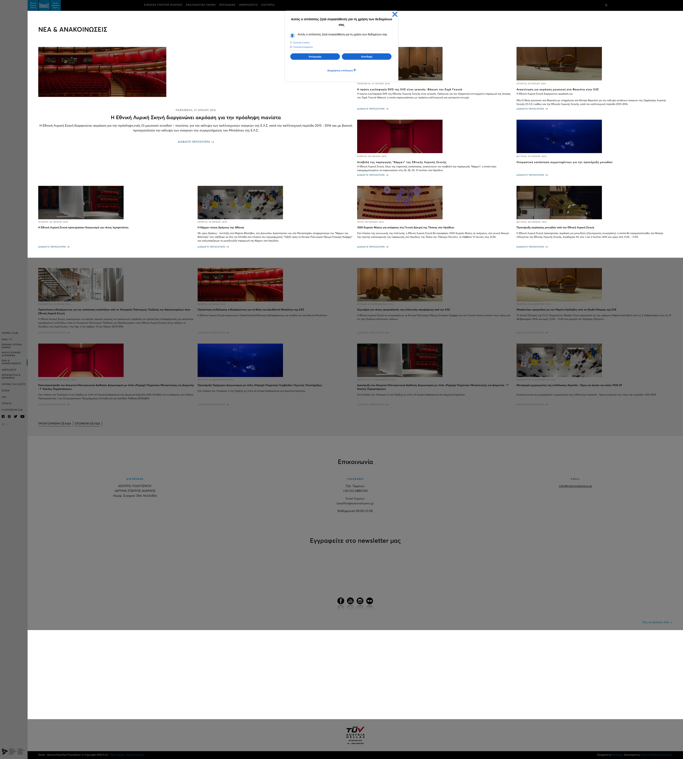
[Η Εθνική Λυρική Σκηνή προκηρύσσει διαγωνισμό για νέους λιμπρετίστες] (116, 202)
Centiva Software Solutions (656, 755)
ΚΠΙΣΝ (6, 391)
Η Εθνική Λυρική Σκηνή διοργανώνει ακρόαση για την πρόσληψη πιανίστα (196, 117)
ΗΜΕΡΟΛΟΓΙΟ (248, 5)
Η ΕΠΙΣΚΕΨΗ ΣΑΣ (12, 410)
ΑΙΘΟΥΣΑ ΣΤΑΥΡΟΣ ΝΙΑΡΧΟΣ (163, 5)
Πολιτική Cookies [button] (301, 42)
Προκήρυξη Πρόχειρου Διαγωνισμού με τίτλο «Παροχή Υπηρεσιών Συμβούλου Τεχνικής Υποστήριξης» (260, 385)
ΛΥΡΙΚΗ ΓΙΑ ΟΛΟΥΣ (14, 384)
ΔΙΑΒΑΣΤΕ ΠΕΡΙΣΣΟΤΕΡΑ (194, 142)
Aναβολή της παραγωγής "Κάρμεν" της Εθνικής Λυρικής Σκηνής (402, 162)
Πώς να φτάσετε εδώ (656, 622)
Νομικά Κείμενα (135, 755)
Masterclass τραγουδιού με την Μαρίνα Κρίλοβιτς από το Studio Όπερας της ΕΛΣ (566, 309)
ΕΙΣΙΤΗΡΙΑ (268, 5)
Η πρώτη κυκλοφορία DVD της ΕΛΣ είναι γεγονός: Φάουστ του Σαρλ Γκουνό (409, 89)
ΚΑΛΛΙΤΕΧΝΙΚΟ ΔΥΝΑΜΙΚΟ (11, 354)
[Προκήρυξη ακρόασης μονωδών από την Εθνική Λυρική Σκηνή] (594, 202)
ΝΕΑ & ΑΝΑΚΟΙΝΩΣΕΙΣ (11, 362)
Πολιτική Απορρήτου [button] (303, 47)
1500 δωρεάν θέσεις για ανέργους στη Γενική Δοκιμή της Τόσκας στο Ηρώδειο (405, 227)
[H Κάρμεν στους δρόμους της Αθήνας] (275, 202)
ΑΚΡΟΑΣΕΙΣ (9, 370)
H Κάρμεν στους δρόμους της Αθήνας (221, 227)
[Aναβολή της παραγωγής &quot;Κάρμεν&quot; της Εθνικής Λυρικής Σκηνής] (435, 136)
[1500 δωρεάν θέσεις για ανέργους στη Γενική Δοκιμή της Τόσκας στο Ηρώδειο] (435, 202)
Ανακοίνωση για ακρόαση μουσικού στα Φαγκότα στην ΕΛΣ (558, 89)
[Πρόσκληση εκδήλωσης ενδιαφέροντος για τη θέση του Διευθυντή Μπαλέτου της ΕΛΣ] (275, 284)
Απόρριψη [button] (315, 56)
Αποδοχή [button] (366, 56)
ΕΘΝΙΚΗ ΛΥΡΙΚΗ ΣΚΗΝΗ (12, 346)
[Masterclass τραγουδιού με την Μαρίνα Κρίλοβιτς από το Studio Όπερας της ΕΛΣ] (594, 284)
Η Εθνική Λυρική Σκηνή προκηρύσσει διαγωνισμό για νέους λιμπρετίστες (83, 227)
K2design (617, 755)
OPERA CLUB (10, 333)
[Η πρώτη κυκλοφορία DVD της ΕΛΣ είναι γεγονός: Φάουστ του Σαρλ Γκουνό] (435, 63)
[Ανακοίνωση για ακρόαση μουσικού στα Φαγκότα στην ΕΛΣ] (594, 63)
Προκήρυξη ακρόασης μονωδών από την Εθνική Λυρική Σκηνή (555, 227)
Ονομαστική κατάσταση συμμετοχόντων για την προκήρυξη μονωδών (565, 162)
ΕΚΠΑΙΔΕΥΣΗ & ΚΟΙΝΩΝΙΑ (11, 376)
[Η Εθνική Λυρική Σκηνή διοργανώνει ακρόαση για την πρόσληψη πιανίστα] (196, 72)
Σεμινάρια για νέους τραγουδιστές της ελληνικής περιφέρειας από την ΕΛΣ (403, 309)
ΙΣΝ (4, 397)
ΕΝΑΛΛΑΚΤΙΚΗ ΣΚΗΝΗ (201, 5)
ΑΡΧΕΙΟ (7, 403)
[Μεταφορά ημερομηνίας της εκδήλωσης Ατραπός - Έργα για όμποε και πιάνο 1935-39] (594, 360)
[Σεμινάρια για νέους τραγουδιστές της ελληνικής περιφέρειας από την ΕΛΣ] (435, 284)
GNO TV (7, 339)
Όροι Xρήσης (117, 755)
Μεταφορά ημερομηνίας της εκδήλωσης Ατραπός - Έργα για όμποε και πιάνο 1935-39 (569, 385)
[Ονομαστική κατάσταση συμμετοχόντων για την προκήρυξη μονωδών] (594, 136)
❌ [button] (395, 14)
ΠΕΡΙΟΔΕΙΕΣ (227, 5)
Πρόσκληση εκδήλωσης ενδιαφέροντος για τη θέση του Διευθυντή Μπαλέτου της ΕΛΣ (251, 309)
